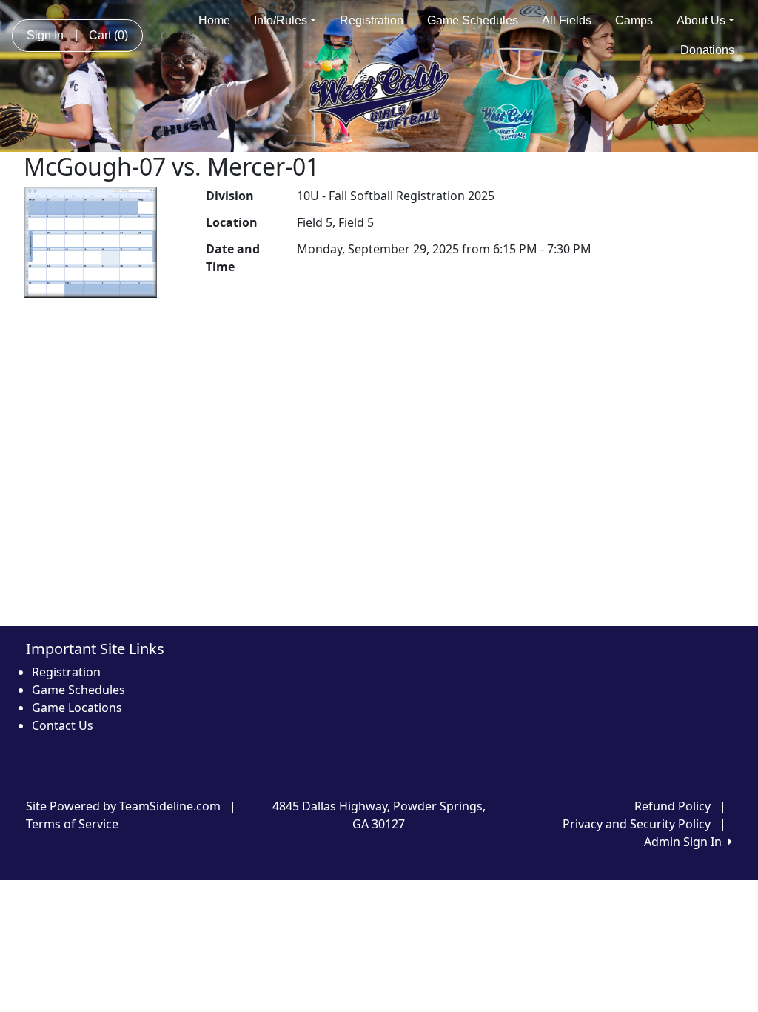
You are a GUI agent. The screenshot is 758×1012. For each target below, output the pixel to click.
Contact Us (62, 725)
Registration (371, 20)
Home (214, 20)
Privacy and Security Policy (637, 824)
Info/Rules (280, 20)
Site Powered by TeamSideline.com (123, 806)
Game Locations (77, 707)
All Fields (566, 20)
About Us (701, 20)
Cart (108, 35)
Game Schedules (472, 20)
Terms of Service (72, 824)
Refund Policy (672, 806)
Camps (634, 20)
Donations (707, 50)
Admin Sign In (686, 841)
